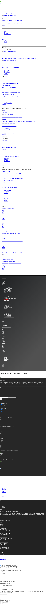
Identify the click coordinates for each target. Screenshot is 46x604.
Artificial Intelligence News (8, 102)
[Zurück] (0, 603)
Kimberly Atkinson (6, 198)
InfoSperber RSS (2, 544)
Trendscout (5, 73)
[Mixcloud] (2, 370)
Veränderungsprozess (7, 128)
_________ (5, 30)
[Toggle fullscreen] (4, 602)
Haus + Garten (6, 159)
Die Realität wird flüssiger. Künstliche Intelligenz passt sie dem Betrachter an (12, 20)
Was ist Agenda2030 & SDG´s (8, 312)
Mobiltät (5, 101)
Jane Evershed (6, 201)
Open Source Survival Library (5, 548)
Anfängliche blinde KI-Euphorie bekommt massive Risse (13, 178)
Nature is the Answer (7, 289)
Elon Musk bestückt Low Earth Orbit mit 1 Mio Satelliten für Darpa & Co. (12, 241)
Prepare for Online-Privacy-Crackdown (6, 530)
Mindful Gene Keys (3, 528)
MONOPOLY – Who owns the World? (6, 417)
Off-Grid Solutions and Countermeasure (10, 298)
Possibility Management (7, 290)
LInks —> (5, 356)
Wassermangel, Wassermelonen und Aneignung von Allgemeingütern (11, 231)
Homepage (3, 506)
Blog (3, 282)
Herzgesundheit (5, 112)
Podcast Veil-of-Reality (7, 196)
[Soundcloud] (2, 369)
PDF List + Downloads (3, 537)
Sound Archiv (6, 355)
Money (3, 487)
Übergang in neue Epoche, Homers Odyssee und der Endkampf (11, 244)
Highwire (3, 320)
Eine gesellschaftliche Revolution (9, 296)
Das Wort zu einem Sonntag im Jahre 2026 (10, 156)
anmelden (3, 507)
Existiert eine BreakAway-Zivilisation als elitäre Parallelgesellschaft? (11, 263)
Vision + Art (5, 192)
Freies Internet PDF (7, 287)
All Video (5, 40)
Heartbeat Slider (6, 359)
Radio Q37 (5, 360)
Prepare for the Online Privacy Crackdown (10, 304)
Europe (5, 31)
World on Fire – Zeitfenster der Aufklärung (8, 13)
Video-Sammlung (3, 525)
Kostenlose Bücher (6, 295)
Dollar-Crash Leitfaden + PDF (8, 314)
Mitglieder (1, 522)
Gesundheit (4, 104)
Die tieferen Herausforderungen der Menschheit (11, 173)
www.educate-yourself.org (4, 547)
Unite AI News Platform (4, 539)
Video (3, 39)
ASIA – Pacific (6, 33)
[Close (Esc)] (0, 599)
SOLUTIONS (3, 283)
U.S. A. (5, 32)
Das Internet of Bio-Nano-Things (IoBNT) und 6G (12, 117)
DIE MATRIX (2, 524)
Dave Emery (5, 200)
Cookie (3, 363)
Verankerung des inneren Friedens (9, 317)
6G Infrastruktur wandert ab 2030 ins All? (10, 87)
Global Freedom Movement (8, 307)
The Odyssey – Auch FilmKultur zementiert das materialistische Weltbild (12, 23)
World (3, 6)
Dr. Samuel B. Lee (6, 202)
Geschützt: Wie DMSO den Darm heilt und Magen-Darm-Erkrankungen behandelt (18, 121)
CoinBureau (5, 42)
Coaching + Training (7, 129)
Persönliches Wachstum (7, 190)
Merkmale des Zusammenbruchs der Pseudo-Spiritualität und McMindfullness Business (19, 58)
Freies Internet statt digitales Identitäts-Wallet (11, 92)
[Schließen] (0, 602)
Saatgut (5, 292)
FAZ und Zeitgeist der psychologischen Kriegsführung (9, 229)
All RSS (1, 549)
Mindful (3, 165)
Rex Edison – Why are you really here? (10, 187)
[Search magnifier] (1, 399)
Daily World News (6, 281)
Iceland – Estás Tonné (4, 329)
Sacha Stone (5, 41)
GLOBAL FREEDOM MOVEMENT (6, 533)
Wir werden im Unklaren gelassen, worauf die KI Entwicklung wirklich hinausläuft (13, 252)
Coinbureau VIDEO (6, 70)
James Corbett (6, 38)
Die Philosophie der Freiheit (8, 288)
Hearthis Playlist (3, 343)
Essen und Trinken (6, 130)
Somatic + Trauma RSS (3, 543)
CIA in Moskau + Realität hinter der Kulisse (8, 208)
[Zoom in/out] (7, 602)
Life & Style (4, 134)
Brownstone (4, 489)
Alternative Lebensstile (7, 316)
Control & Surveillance (7, 34)
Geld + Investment (6, 69)
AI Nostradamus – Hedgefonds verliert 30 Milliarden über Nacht (15, 53)
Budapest (4, 151)
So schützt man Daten (7, 305)
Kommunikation (6, 160)
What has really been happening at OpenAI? (7, 426)
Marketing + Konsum (7, 72)
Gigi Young (4, 182)
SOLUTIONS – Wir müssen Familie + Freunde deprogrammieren (13, 133)
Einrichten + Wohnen (7, 161)
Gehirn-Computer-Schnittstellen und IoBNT (10, 83)
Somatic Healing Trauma (7, 315)
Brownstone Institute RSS (4, 542)
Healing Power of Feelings (8, 291)
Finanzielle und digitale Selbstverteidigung (10, 67)
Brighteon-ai (2, 552)
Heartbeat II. (5, 358)
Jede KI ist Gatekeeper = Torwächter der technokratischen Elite (10, 261)
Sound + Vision (6, 193)
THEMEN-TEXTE (6, 29)
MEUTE (3, 338)
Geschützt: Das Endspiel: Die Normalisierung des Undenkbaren (11, 233)
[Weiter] (2, 603)
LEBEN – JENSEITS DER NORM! (9, 147)
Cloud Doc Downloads (4, 534)
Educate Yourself (6, 306)
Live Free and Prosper (3, 529)
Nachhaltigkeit (6, 71)
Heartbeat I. (5, 357)
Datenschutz (4, 492)
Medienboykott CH (6, 300)
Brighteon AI (5, 308)
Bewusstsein (6, 189)
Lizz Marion (5, 199)
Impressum (3, 364)
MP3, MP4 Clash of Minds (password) (6, 538)
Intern (3, 365)
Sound (3, 321)
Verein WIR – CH (6, 313)
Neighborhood (5, 142)
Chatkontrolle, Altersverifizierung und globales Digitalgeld (13, 62)
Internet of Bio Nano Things (8, 103)
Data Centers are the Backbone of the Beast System (12, 96)
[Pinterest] (2, 368)
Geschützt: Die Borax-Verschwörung (9, 126)
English (3, 496)
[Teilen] (2, 602)
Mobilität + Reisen (6, 158)
